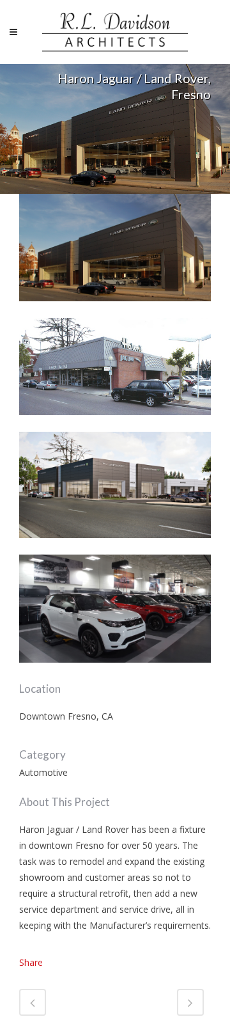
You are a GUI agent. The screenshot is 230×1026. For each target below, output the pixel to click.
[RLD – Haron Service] (115, 671)
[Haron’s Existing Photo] (115, 423)
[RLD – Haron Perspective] (115, 309)
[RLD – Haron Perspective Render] (115, 546)
